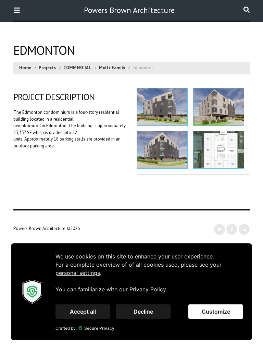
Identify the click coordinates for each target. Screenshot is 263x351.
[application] (131, 291)
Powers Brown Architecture (129, 10)
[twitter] (219, 229)
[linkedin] (244, 229)
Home (25, 68)
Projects (47, 68)
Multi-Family (112, 68)
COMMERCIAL (77, 68)
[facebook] (231, 229)
